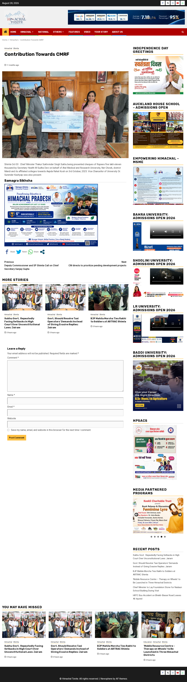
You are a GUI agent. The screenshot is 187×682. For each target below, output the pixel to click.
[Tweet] (21, 251)
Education (148, 642)
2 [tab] (155, 537)
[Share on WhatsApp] (33, 251)
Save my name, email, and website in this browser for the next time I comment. (51, 430)
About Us (117, 32)
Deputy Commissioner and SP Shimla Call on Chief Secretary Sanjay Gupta (31, 265)
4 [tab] (161, 537)
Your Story (101, 32)
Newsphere (106, 678)
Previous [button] (136, 515)
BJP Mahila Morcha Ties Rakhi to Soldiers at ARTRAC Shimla (108, 320)
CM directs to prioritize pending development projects (97, 264)
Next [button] (180, 515)
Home (13, 32)
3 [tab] (158, 537)
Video (87, 32)
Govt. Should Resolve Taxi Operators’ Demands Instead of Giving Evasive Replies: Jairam (64, 323)
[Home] (5, 32)
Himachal (25, 32)
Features (74, 32)
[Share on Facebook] (9, 251)
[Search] (183, 32)
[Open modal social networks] (42, 251)
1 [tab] (151, 537)
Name (11, 395)
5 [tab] (165, 537)
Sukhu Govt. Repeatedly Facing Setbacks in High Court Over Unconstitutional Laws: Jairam (22, 323)
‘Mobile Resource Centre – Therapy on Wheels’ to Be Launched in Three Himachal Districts (161, 650)
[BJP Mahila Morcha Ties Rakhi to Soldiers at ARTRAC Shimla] (108, 297)
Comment (13, 357)
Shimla (16, 48)
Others (57, 32)
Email (10, 406)
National (43, 32)
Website (11, 418)
